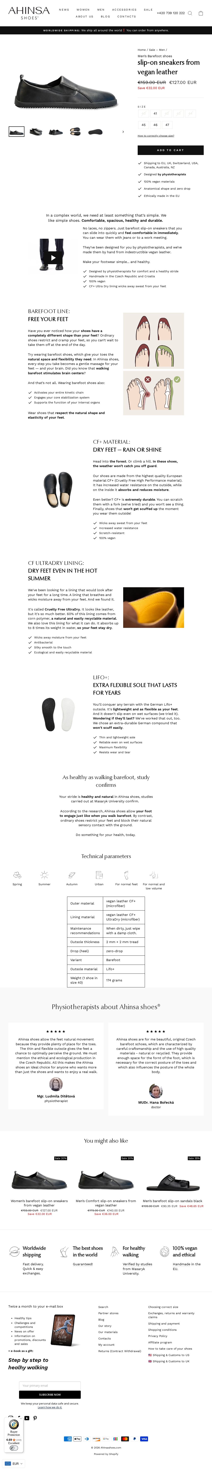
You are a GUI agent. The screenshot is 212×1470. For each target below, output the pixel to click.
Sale (148, 9)
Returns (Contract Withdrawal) (119, 1351)
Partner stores (108, 1313)
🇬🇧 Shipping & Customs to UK (168, 1361)
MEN (101, 9)
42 (167, 113)
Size (142, 106)
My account (106, 1344)
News (64, 9)
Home (142, 49)
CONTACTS (126, 16)
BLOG (105, 16)
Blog (101, 1319)
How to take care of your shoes (170, 1348)
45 (144, 125)
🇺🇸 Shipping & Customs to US (168, 1355)
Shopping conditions (162, 1329)
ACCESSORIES (124, 9)
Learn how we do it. (50, 1407)
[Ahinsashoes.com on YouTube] (26, 1418)
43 (179, 113)
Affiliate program (160, 1342)
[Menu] (20, 1419)
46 (155, 125)
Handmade (181, 1264)
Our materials (108, 1332)
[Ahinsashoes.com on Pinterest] (35, 1418)
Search (103, 1307)
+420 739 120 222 (171, 13)
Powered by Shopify (106, 1454)
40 (144, 113)
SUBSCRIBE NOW (50, 1394)
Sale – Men (157, 49)
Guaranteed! (83, 1264)
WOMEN (83, 9)
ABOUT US (85, 16)
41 (155, 113)
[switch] (14, 1448)
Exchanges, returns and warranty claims (171, 1315)
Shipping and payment (164, 1323)
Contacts (104, 1338)
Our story (104, 1325)
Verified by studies (137, 1264)
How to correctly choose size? (156, 135)
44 (190, 113)
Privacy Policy (157, 1336)
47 (167, 125)
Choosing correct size (163, 1307)
